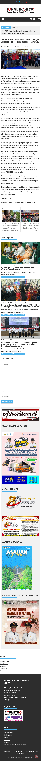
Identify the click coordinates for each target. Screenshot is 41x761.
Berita (3, 277)
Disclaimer (3, 668)
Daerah (4, 202)
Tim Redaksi (4, 664)
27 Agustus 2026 (7, 265)
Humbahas (19, 202)
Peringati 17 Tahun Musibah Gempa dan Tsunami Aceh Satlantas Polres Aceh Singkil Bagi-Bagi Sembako (10, 227)
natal (24, 202)
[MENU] (39, 19)
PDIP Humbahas (31, 202)
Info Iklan (3, 666)
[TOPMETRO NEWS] (2, 19)
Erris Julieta (18, 265)
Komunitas (10, 202)
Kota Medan (15, 277)
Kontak (6, 737)
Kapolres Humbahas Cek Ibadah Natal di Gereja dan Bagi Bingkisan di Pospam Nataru (31, 227)
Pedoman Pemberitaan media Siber (11, 671)
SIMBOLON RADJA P (22, 46)
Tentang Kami (4, 661)
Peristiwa (22, 277)
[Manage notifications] (36, 756)
